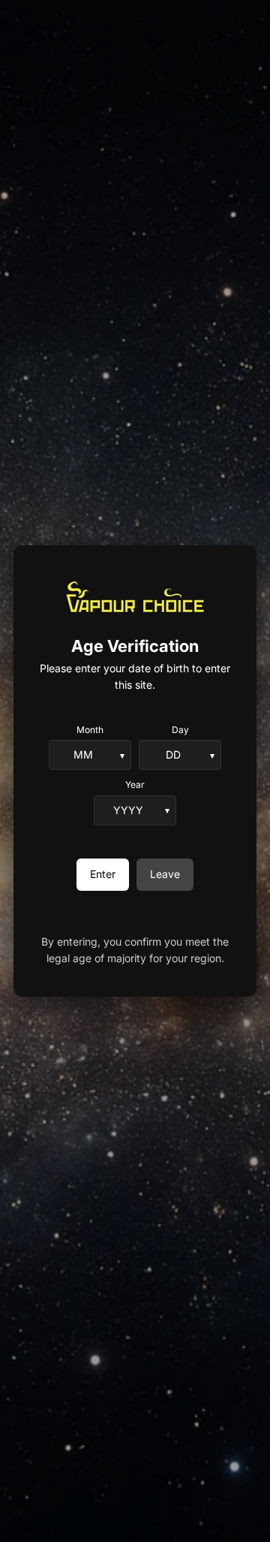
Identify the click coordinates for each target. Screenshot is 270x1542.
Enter (103, 874)
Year (135, 784)
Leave (165, 874)
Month (90, 729)
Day (180, 729)
